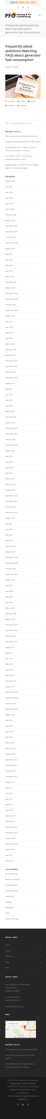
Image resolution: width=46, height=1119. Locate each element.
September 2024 (11, 310)
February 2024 (10, 349)
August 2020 (10, 580)
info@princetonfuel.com (14, 1006)
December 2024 (11, 293)
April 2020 (9, 602)
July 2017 (8, 788)
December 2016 (11, 827)
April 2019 (9, 670)
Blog (7, 967)
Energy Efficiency (11, 891)
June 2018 (9, 726)
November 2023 (11, 366)
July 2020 (8, 585)
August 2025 (10, 248)
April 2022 (9, 473)
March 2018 (9, 743)
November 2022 (11, 434)
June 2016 (9, 861)
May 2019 (9, 664)
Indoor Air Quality (12, 919)
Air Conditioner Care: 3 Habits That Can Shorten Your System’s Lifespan (20, 149)
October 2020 (10, 568)
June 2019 (9, 658)
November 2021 (11, 501)
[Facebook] (17, 7)
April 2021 (9, 540)
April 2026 (9, 203)
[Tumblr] (28, 7)
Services (8, 951)
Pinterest (11, 105)
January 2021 (10, 552)
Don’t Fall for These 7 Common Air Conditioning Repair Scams (18, 157)
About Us (8, 956)
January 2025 (10, 288)
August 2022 (10, 451)
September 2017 (11, 776)
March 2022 (9, 479)
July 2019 (8, 653)
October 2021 (10, 507)
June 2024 (9, 327)
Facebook (11, 101)
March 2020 (9, 608)
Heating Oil (9, 907)
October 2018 (10, 703)
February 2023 (10, 417)
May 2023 (9, 400)
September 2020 (11, 574)
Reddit (33, 101)
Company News (11, 885)
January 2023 (10, 422)
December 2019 (11, 625)
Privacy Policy (16, 1083)
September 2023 (11, 378)
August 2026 (10, 181)
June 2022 (9, 462)
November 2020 (11, 563)
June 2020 (9, 591)
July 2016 (8, 855)
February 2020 (10, 613)
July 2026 (8, 187)
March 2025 (9, 276)
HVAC (7, 913)
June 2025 (9, 260)
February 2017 (10, 816)
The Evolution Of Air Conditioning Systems (21, 136)
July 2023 (8, 389)
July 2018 (8, 720)
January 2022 (10, 490)
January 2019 (10, 686)
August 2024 (10, 316)
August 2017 (10, 782)
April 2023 (9, 406)
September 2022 (11, 445)
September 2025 (11, 243)
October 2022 (10, 439)
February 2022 (10, 484)
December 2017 (11, 760)
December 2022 (11, 428)
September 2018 (11, 709)
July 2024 (8, 321)
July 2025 (8, 254)
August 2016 (10, 849)
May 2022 (9, 467)
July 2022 (8, 456)
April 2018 (9, 737)
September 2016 (11, 844)
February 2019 (10, 681)
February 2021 (10, 546)
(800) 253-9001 (27, 2)
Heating (8, 902)
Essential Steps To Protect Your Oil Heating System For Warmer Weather (21, 166)
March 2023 (9, 411)
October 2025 (10, 237)
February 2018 (10, 748)
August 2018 (10, 715)
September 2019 (11, 642)
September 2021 (11, 512)
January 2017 (10, 821)
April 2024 (9, 338)
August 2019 (10, 647)
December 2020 (11, 557)
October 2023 (10, 372)
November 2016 (11, 832)
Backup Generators (12, 879)
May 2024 (9, 333)
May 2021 (9, 535)
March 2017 (9, 810)
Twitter (22, 101)
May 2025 (9, 265)
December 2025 (11, 226)
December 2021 (11, 496)
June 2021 (9, 529)
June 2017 (9, 793)
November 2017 (11, 765)
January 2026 (10, 220)
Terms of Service (29, 1083)
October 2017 (10, 771)
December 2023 (11, 361)
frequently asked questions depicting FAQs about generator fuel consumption (23, 53)
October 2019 (10, 636)
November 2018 (11, 698)
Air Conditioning (11, 874)
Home (7, 945)
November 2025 (11, 232)
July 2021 (8, 524)
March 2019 (9, 675)
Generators (9, 896)
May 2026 (9, 198)
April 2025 (9, 271)
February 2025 (10, 282)
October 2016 (10, 838)
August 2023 (10, 383)
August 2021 (10, 518)
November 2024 (11, 299)
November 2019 (11, 630)
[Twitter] (23, 7)
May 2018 (9, 731)
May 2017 (9, 799)
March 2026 (9, 209)
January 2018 (10, 754)
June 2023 (9, 394)
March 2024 (9, 344)
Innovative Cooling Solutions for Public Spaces (23, 142)
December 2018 (11, 692)
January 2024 (10, 355)
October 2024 (10, 304)
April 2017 (9, 804)
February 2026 (10, 215)
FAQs (7, 962)
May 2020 (9, 597)
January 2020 (10, 619)
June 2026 (9, 192)
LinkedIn (22, 105)
